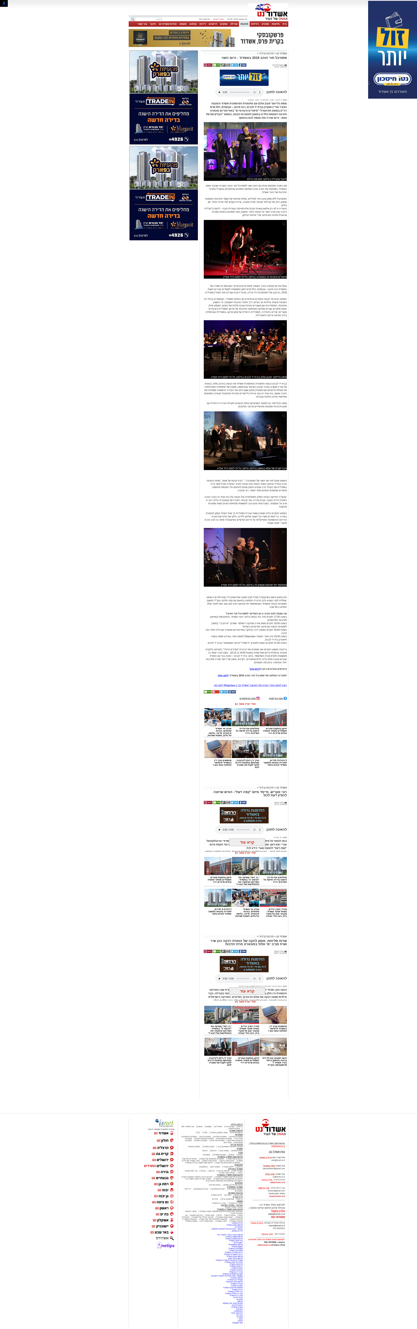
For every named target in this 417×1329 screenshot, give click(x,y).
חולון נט (239, 1299)
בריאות (212, 1171)
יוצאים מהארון (234, 1128)
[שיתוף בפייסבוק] (242, 66)
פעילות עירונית (223, 1171)
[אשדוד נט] (266, 1136)
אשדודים (218, 1126)
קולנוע (193, 24)
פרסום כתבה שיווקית (234, 1282)
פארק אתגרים (237, 1307)
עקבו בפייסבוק (276, 698)
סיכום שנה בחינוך (227, 1161)
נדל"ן (198, 1132)
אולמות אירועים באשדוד (233, 1287)
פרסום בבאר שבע (235, 1258)
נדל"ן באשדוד (237, 1223)
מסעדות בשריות (236, 1136)
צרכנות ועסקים (235, 1193)
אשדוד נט (281, 53)
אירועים (240, 1167)
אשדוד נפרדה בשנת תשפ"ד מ (198, 1179)
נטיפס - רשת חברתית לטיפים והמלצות (227, 1229)
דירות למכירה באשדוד (234, 1252)
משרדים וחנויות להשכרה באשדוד (229, 1260)
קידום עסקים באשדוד (234, 1239)
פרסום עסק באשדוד (234, 1225)
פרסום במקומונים (236, 1244)
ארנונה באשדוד (236, 1270)
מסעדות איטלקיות (189, 1136)
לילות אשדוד (228, 1167)
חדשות (276, 24)
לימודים (228, 1195)
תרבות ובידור (266, 53)
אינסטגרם (203, 1167)
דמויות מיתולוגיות (218, 1189)
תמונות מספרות (219, 1155)
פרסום (240, 1301)
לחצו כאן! (223, 675)
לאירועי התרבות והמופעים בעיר (230, 1146)
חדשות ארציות (237, 1132)
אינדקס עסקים (197, 1215)
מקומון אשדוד (237, 1246)
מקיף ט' (240, 1317)
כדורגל (205, 1150)
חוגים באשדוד (208, 1146)
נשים (241, 1215)
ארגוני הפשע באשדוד (219, 1132)
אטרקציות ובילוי (227, 1199)
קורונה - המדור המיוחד (232, 1205)
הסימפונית (264, 100)
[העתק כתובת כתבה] (225, 66)
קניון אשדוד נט (206, 1221)
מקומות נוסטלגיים (235, 1189)
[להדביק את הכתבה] (215, 693)
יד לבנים (278, 100)
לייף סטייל (238, 1197)
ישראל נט (239, 1227)
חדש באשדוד (216, 1195)
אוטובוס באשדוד (190, 1219)
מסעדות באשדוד (236, 1250)
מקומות (209, 1126)
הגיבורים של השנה (235, 1159)
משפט (183, 24)
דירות (203, 24)
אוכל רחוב (227, 1142)
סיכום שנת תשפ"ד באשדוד (230, 1175)
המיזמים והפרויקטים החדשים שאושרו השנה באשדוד (221, 1211)
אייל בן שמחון (237, 1231)
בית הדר (239, 1315)
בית (285, 24)
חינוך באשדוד (221, 1221)
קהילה (233, 24)
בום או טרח (229, 1126)
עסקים (223, 24)
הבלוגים (239, 1183)
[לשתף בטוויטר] (234, 66)
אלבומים (239, 1165)
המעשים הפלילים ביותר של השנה (213, 1219)
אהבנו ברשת (230, 1215)
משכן (272, 100)
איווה (241, 1319)
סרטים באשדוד (236, 1221)
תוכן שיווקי (238, 1195)
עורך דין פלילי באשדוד (233, 1293)
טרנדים (215, 1199)
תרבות (244, 24)
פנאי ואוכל (210, 1215)
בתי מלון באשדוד (236, 1240)
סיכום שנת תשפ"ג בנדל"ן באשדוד (198, 1163)
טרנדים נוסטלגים (201, 1189)
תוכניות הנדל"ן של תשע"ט (203, 1217)
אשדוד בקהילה (235, 1169)
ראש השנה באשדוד (225, 1217)
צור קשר (142, 24)
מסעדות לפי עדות (217, 1140)
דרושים (213, 24)
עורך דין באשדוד (236, 1295)
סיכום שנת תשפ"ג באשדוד (230, 1157)
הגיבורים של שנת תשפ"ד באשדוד (229, 1177)
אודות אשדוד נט (168, 24)
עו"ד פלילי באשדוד (235, 1291)
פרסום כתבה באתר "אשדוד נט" (230, 1235)
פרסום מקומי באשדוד (234, 1237)
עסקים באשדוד (191, 1221)
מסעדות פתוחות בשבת (204, 1138)
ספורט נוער (224, 1150)
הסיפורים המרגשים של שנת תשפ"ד (228, 1179)
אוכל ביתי (239, 1138)
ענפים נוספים (237, 1150)
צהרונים (239, 1309)
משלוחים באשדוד (235, 1248)
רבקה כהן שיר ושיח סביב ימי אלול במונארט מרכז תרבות (260, 986)
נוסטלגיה (206, 1155)
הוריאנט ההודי (237, 1313)
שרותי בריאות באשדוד (234, 1262)
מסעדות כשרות (201, 1140)
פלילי (205, 1132)
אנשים (199, 1126)
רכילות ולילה (237, 1124)
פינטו (257, 100)
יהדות (219, 1215)
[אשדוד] (268, 21)
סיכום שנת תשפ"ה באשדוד (230, 1209)
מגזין (240, 1152)
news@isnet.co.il (277, 1196)
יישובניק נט (238, 1242)
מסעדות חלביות (220, 1136)
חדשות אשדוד (236, 1130)
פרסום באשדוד (236, 1278)
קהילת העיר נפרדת (227, 1173)
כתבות (240, 1155)
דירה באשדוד (237, 1289)
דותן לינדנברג (237, 1305)
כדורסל (213, 1150)
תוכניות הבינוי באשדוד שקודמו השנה (197, 1177)
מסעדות (239, 1134)
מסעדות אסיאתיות (224, 1138)
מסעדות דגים (205, 1136)
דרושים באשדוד (236, 1266)
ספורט (265, 24)
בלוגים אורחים (215, 1185)
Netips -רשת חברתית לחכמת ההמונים (227, 1276)
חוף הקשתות (237, 1323)
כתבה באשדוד (236, 1285)
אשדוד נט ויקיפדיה (235, 1280)
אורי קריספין (263, 1188)
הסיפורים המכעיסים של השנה (228, 1163)
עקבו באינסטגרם (248, 698)
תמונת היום (215, 1167)
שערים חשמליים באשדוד (232, 1274)
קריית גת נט (238, 1297)
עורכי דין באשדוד (219, 1203)
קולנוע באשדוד (193, 1146)
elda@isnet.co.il (277, 1182)
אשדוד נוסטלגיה (235, 1187)
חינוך (153, 24)
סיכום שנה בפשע (210, 1161)
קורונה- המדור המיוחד (234, 1207)
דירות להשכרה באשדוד (233, 1254)
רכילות (255, 24)
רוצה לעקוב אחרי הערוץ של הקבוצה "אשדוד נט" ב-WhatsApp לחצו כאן (250, 685)
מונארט (251, 100)
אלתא (240, 1321)
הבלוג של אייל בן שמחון (233, 1185)
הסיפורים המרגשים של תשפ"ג (212, 1159)
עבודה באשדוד (236, 1284)
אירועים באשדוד (236, 1264)
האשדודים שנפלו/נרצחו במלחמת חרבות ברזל (224, 1181)
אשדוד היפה (237, 1171)
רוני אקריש (278, 837)
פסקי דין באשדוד (236, 1203)
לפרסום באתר (204, 19)
